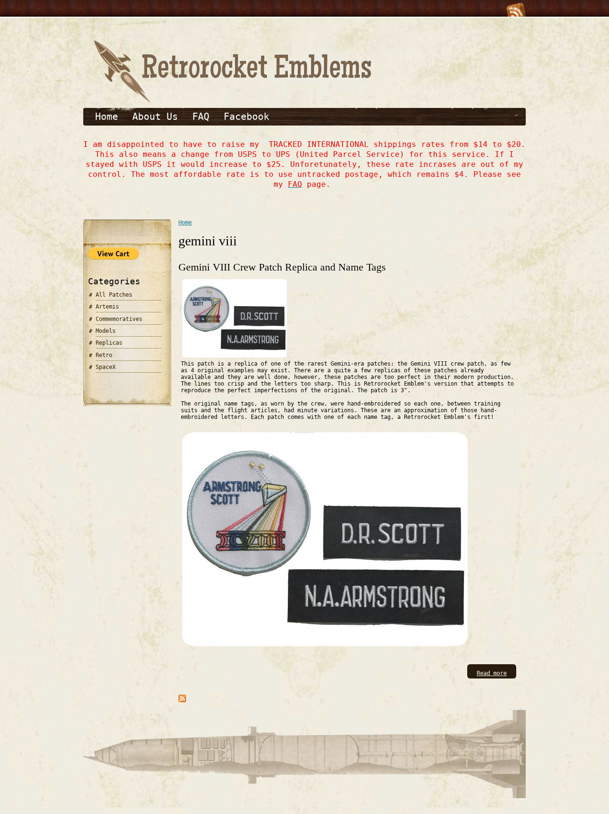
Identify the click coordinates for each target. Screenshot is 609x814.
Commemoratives (119, 319)
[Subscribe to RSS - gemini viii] (182, 700)
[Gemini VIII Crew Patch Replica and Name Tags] (234, 357)
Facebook (246, 116)
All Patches (114, 294)
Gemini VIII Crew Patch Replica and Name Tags (282, 267)
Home (106, 116)
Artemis (107, 306)
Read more (492, 673)
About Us (155, 116)
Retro (104, 355)
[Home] (230, 101)
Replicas (109, 342)
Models (106, 331)
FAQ (200, 116)
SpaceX (106, 367)
